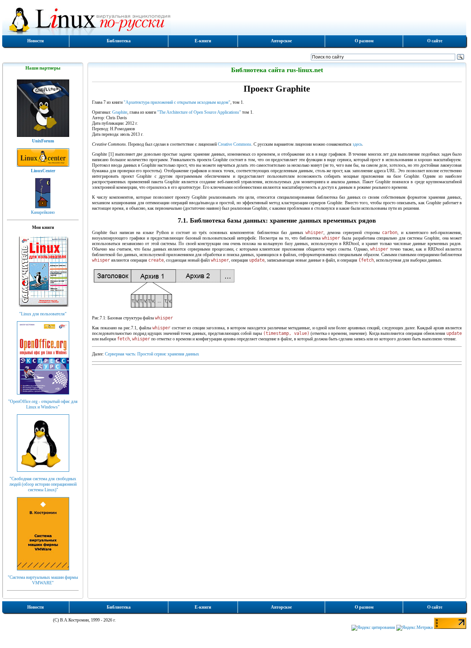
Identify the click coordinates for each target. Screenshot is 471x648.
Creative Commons (234, 144)
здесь (357, 144)
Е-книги (203, 40)
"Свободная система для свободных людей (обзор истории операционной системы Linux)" (43, 484)
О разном (364, 40)
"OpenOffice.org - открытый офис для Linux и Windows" (43, 404)
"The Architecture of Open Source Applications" (199, 112)
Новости (35, 40)
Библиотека (119, 40)
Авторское (281, 40)
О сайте (434, 40)
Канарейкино (43, 212)
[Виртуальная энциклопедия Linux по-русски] (234, 20)
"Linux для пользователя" (43, 313)
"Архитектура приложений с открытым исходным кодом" (177, 102)
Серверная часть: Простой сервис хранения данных (152, 354)
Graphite (119, 112)
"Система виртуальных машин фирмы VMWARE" (43, 580)
